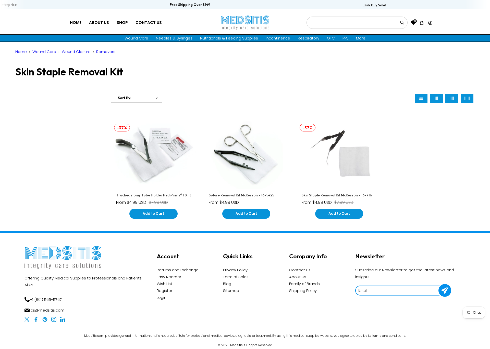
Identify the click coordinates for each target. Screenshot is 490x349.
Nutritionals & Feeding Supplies (229, 38)
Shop (122, 22)
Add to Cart (153, 213)
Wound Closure (76, 51)
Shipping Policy (303, 290)
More (360, 38)
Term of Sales (236, 276)
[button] (422, 22)
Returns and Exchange (178, 270)
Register (164, 290)
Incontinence (278, 38)
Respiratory (308, 38)
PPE (345, 38)
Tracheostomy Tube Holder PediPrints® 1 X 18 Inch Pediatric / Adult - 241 (175, 195)
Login (161, 297)
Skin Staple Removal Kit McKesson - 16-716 (337, 195)
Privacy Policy (235, 270)
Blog (227, 283)
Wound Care (136, 38)
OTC (331, 38)
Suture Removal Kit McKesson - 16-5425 (241, 195)
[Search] (402, 23)
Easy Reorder (169, 276)
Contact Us (149, 22)
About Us (99, 22)
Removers (105, 51)
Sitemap (231, 290)
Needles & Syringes (174, 38)
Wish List (164, 283)
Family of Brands (304, 283)
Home (75, 22)
